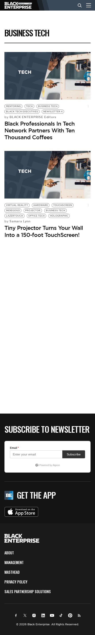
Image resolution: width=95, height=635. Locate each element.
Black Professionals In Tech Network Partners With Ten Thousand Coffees (39, 130)
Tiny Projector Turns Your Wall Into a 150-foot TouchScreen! (43, 231)
